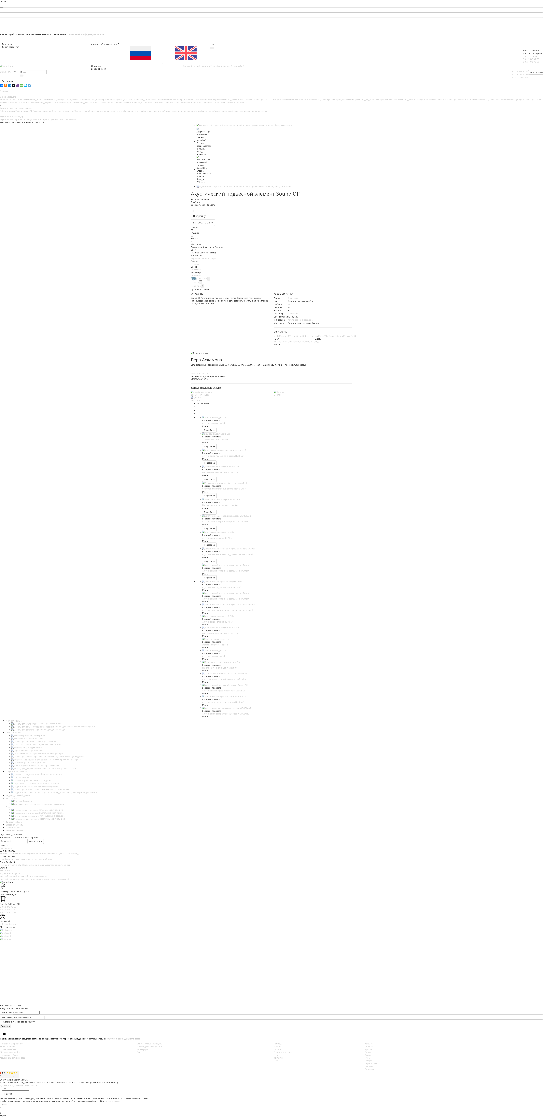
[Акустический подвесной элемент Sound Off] (244, 125)
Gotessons (196, 275)
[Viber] (17, 85)
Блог (276, 1060)
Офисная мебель (24, 99)
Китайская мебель (219, 102)
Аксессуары (84, 99)
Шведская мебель (130, 102)
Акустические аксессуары (203, 258)
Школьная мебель (9, 1055)
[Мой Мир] (9, 85)
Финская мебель (114, 102)
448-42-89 (531, 56)
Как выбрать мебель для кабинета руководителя (24, 876)
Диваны (98, 99)
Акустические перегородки (41, 119)
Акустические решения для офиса (180, 111)
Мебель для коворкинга (176, 99)
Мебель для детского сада (12, 1057)
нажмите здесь (112, 1101)
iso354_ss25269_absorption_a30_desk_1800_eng (296, 341)
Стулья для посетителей (63, 111)
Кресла (105, 99)
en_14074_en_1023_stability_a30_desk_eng (293, 336)
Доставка (202, 278)
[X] (13, 85)
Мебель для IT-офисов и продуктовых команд (334, 99)
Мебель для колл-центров (299, 99)
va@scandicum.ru (199, 373)
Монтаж (277, 394)
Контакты (278, 1057)
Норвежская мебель (200, 102)
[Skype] (25, 85)
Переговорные (96, 111)
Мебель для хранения (40, 111)
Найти (8, 1093)
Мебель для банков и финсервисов (205, 99)
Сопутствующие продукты (149, 1043)
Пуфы (124, 99)
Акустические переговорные (14, 119)
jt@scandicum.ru (8, 924)
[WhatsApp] (21, 85)
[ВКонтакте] (1, 85)
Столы (112, 99)
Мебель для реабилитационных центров (55, 102)
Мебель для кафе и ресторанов (90, 102)
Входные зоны (82, 111)
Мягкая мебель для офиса (116, 111)
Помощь (278, 1043)
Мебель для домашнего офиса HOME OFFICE (377, 99)
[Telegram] (29, 85)
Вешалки (151, 99)
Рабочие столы (22, 111)
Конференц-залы (205, 111)
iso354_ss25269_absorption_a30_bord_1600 (335, 336)
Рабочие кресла (7, 111)
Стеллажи (160, 99)
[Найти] (212, 48)
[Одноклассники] (5, 85)
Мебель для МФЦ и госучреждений (270, 99)
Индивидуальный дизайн (65, 99)
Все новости (6, 848)
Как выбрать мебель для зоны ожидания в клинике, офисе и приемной (34, 879)
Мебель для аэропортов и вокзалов (463, 99)
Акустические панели (65, 119)
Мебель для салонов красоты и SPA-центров (502, 99)
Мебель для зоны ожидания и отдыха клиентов (422, 99)
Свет (92, 99)
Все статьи (5, 870)
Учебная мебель (8, 99)
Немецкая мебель (163, 102)
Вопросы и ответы (283, 1052)
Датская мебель (147, 102)
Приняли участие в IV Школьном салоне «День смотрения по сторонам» (35, 865)
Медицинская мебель (42, 99)
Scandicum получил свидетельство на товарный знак (26, 859)
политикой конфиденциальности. (86, 34)
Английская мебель (237, 102)
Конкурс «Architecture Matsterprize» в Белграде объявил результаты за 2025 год (39, 853)
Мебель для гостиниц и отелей (237, 99)
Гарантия (196, 286)
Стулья (118, 99)
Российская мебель (181, 102)
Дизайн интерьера (200, 394)
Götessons (196, 269)
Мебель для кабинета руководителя (146, 111)
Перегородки (140, 99)
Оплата (195, 282)
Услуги (277, 1055)
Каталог (368, 1043)
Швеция (195, 264)
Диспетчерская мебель (225, 111)
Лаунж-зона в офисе (10, 873)
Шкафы (130, 99)
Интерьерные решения (11, 1043)
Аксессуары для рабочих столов (251, 111)
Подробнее (209, 430)
